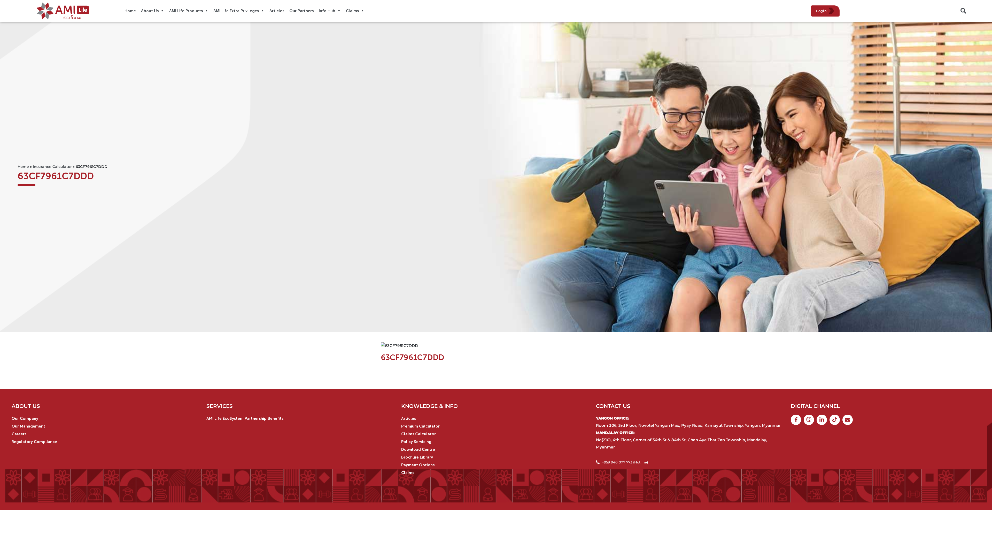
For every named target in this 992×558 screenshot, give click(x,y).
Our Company (25, 418)
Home (23, 166)
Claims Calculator (418, 434)
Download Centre (418, 449)
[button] (963, 11)
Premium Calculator (420, 426)
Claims (407, 472)
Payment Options (418, 465)
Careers (19, 434)
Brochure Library (417, 457)
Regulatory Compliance (34, 441)
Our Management (28, 426)
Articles (408, 418)
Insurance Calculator (52, 166)
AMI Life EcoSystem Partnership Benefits (244, 418)
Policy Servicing (416, 441)
